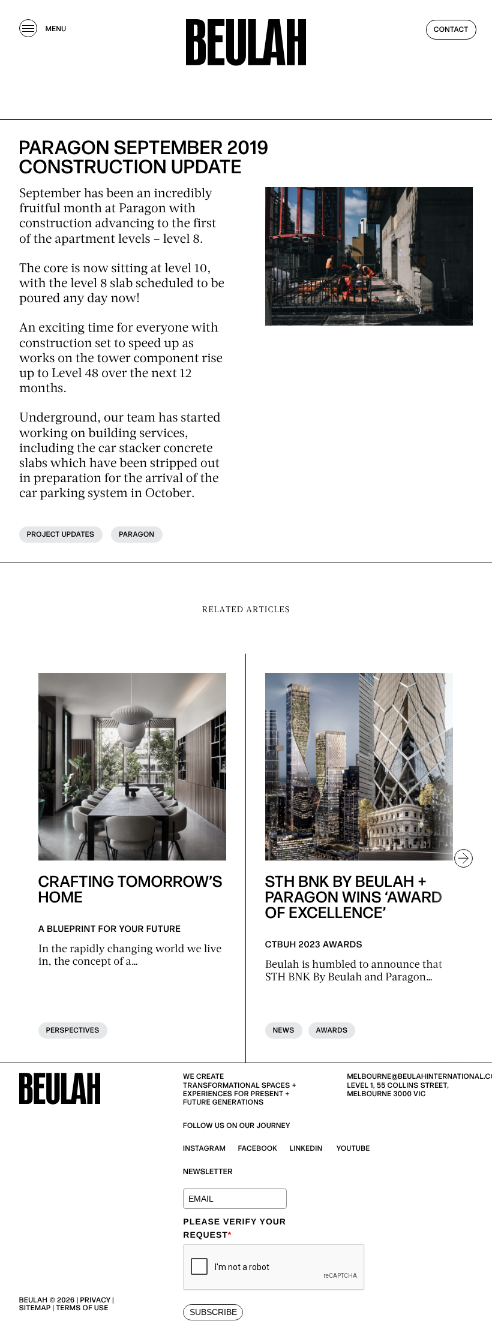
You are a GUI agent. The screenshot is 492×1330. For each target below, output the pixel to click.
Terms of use (82, 1308)
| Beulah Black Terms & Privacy (80, 1312)
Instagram (204, 1148)
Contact (451, 29)
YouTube (353, 1148)
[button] (458, 858)
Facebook (258, 1148)
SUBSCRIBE (213, 1312)
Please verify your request (234, 1228)
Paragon (136, 534)
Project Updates (61, 534)
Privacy (95, 1300)
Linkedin (306, 1148)
